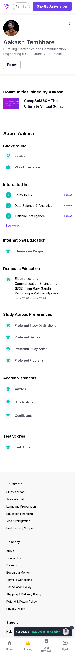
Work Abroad (15, 499)
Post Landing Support (20, 528)
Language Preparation (21, 506)
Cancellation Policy (18, 587)
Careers (11, 565)
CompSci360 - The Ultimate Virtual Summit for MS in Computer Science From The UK (45, 104)
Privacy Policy (15, 608)
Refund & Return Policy (21, 601)
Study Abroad (15, 492)
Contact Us (13, 558)
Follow (68, 195)
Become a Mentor (18, 572)
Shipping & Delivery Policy (23, 594)
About (10, 551)
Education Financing (19, 513)
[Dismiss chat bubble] (71, 625)
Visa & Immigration (18, 521)
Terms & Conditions (19, 579)
